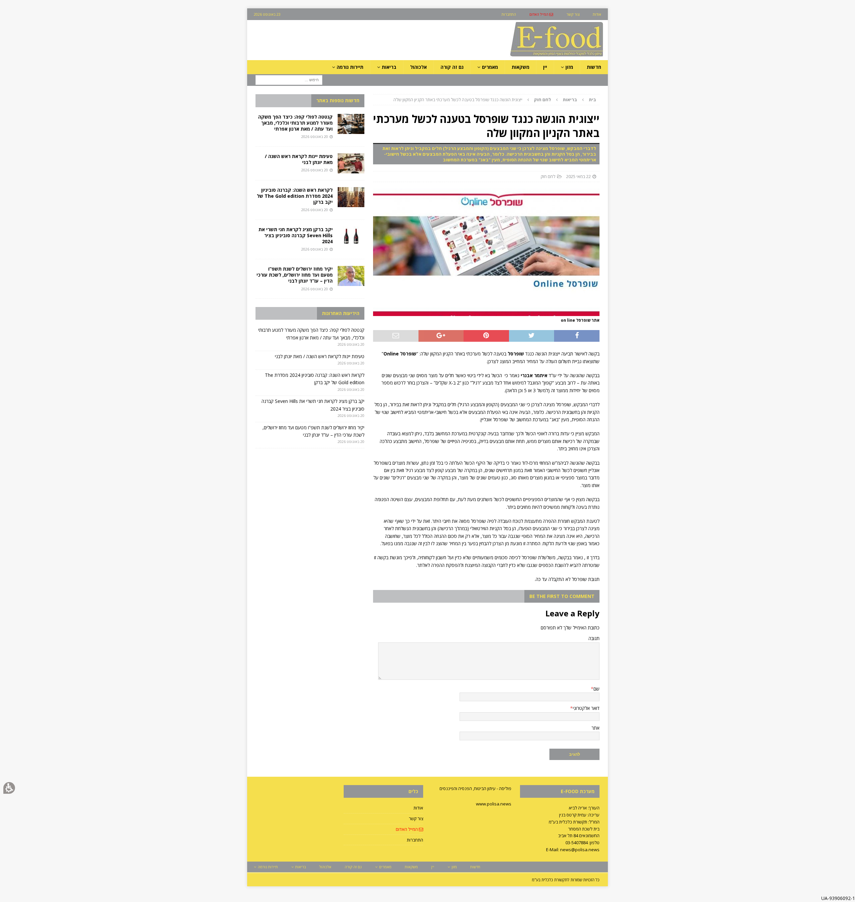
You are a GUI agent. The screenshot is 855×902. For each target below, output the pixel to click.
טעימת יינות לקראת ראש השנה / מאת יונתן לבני (299, 159)
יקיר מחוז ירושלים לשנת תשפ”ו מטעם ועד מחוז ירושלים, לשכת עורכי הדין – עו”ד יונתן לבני (294, 275)
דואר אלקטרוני (586, 708)
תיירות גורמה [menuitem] (350, 67)
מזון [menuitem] (569, 67)
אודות (418, 808)
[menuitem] (541, 14)
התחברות (415, 840)
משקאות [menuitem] (520, 67)
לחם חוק (548, 176)
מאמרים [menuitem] (490, 67)
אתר (595, 728)
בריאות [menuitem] (389, 67)
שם (596, 689)
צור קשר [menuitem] (572, 14)
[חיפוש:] (288, 80)
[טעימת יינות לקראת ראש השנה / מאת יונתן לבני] (351, 163)
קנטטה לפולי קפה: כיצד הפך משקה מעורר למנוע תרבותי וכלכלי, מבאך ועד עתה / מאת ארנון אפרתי (295, 123)
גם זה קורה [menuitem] (452, 67)
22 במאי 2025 (578, 176)
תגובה (594, 638)
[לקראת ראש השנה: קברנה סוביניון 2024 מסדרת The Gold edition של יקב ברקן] (351, 197)
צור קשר (416, 818)
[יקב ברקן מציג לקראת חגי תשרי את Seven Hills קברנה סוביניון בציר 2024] (351, 237)
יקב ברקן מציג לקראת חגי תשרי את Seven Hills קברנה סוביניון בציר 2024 (296, 235)
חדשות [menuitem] (594, 67)
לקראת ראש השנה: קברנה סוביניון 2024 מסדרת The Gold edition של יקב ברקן (295, 196)
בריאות (570, 100)
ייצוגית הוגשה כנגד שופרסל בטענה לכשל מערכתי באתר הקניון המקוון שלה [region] (494, 100)
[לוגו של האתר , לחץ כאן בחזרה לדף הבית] (521, 56)
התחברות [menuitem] (509, 14)
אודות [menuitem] (597, 14)
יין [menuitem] (545, 67)
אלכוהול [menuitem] (418, 67)
